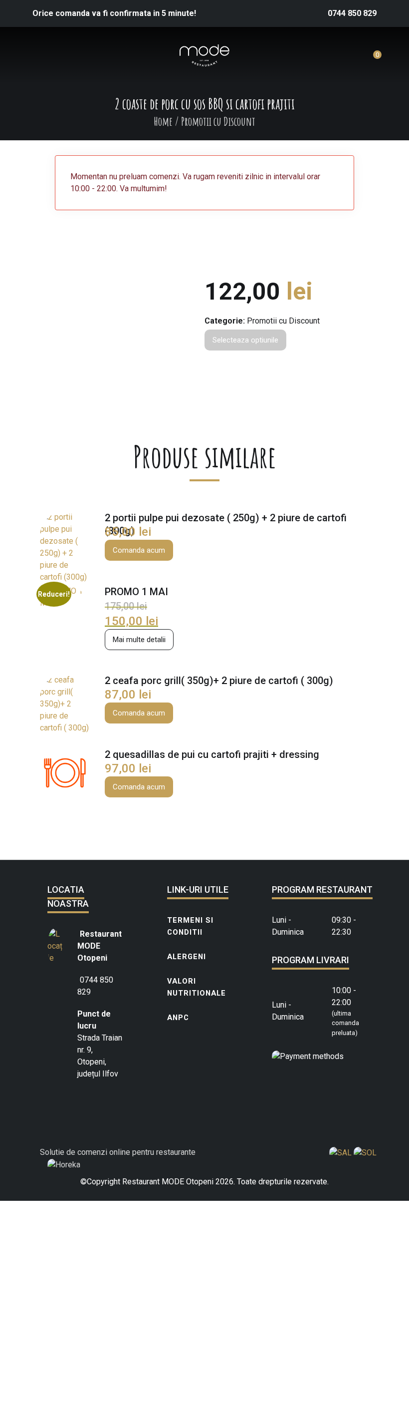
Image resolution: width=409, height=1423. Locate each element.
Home (163, 121)
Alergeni (186, 956)
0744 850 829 (352, 13)
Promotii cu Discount (283, 321)
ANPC (178, 1017)
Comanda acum (139, 550)
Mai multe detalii (139, 639)
